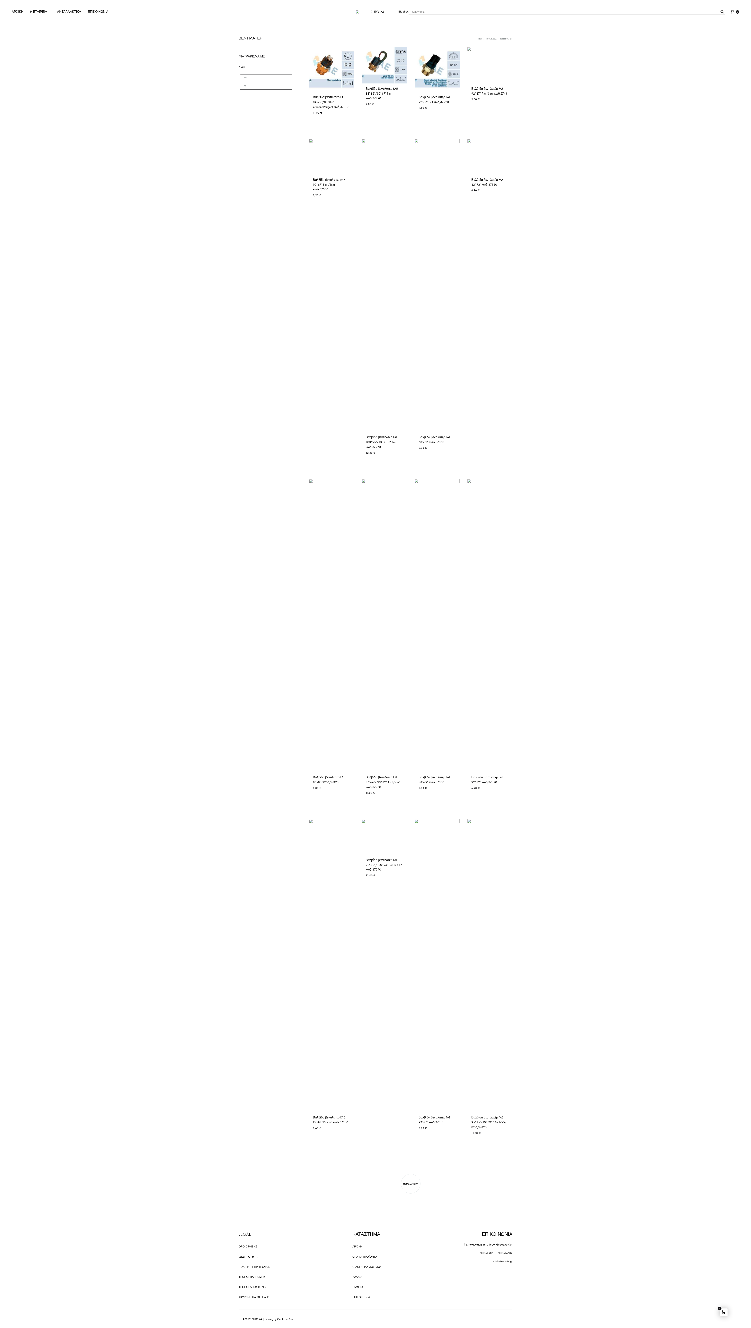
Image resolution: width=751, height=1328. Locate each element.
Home (480, 39)
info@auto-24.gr (503, 1261)
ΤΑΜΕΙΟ (357, 1287)
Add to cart (321, 124)
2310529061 (487, 1253)
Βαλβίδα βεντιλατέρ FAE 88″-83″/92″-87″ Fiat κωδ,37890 (382, 93)
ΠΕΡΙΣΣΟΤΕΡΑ (410, 1184)
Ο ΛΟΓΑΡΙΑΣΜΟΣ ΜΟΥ (367, 1267)
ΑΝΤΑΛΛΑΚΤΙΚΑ (69, 11)
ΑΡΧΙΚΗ (17, 11)
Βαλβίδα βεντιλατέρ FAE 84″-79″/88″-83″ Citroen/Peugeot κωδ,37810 (331, 102)
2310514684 (505, 1253)
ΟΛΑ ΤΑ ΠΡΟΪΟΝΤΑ (364, 1256)
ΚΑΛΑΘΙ (357, 1277)
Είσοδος (403, 11)
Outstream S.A (285, 1319)
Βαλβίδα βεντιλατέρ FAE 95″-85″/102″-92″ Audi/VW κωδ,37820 (488, 1122)
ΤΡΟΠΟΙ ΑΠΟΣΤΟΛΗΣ (253, 1287)
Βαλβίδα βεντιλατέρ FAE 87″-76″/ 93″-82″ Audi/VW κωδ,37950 (383, 782)
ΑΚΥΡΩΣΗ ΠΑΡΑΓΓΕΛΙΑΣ (254, 1297)
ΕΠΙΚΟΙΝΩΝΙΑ (98, 11)
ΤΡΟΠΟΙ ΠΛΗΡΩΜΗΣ (252, 1277)
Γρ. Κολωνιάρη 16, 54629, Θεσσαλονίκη (488, 1244)
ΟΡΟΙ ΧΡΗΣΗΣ (248, 1246)
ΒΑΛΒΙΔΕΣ (491, 39)
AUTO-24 (257, 1319)
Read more (426, 799)
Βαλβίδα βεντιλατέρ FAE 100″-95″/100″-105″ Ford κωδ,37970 (382, 442)
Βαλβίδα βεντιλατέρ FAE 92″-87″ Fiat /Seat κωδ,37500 (329, 184)
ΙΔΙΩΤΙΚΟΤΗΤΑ (248, 1256)
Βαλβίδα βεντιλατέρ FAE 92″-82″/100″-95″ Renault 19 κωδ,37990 (384, 865)
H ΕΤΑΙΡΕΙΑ (38, 11)
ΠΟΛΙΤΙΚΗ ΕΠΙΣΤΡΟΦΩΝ (254, 1267)
